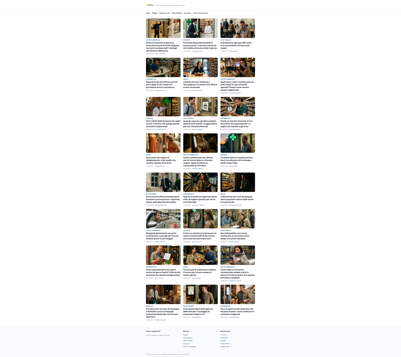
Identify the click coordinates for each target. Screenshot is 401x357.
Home (148, 13)
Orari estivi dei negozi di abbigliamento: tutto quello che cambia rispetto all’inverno (161, 160)
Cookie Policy (225, 346)
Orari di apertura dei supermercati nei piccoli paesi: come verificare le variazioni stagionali (237, 311)
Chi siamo (223, 335)
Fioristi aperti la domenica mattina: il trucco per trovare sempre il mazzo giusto (199, 272)
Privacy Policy (225, 343)
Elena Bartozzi (196, 317)
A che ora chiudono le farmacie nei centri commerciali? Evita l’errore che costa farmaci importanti (199, 236)
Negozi (154, 13)
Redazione (224, 338)
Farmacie (187, 13)
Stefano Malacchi (160, 129)
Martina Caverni (160, 90)
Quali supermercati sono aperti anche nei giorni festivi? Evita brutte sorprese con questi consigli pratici (163, 272)
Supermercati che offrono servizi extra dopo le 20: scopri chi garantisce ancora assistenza (162, 84)
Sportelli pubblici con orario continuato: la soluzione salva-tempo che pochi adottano (235, 236)
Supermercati (164, 13)
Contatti (223, 340)
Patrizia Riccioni (197, 90)
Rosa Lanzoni (233, 51)
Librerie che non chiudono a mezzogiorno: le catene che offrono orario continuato (200, 84)
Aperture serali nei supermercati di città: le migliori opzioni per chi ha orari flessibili (200, 199)
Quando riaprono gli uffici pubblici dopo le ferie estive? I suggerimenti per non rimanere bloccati (200, 124)
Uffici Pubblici (177, 13)
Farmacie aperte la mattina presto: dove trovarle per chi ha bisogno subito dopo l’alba (236, 160)
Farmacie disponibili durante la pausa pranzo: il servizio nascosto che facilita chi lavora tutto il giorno (200, 45)
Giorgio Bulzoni (197, 51)
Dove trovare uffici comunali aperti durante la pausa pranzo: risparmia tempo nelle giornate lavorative (163, 199)
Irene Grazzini (196, 241)
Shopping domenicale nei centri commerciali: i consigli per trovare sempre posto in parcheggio (162, 236)
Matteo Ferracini (160, 54)
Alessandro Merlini (198, 205)
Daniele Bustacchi (235, 93)
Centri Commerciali (200, 13)
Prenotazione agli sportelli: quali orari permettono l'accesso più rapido (235, 45)
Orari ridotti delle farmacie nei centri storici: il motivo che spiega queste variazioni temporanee (163, 124)
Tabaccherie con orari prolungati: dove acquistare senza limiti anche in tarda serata (237, 199)
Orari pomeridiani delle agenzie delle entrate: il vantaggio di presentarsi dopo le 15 (198, 311)
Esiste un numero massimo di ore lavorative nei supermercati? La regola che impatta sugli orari (236, 124)
